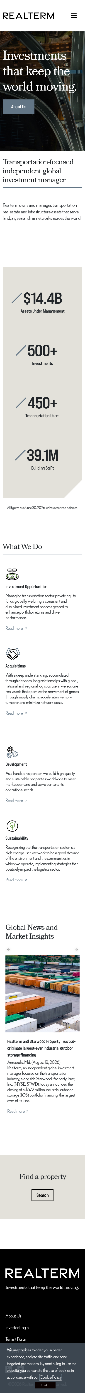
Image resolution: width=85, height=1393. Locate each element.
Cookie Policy (50, 1377)
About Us (18, 106)
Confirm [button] (45, 1385)
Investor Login (17, 1327)
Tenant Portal (15, 1339)
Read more (14, 628)
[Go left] (9, 950)
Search (42, 1195)
